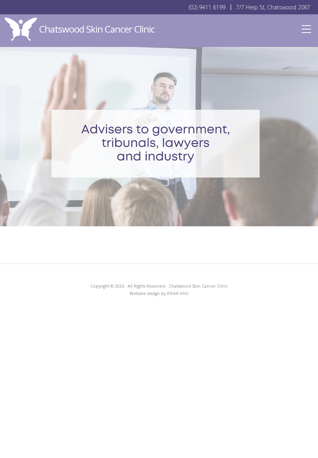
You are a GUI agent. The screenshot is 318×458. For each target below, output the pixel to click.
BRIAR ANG (178, 293)
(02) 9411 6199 (207, 7)
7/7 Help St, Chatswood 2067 (273, 7)
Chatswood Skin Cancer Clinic (97, 29)
